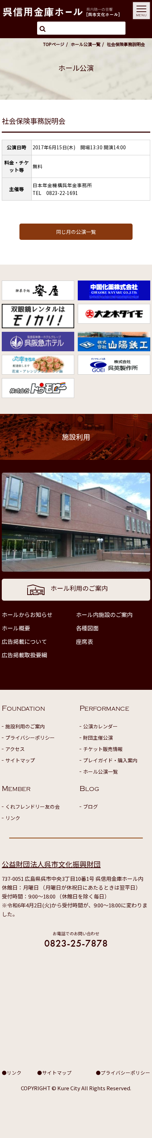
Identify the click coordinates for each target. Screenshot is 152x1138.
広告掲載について (24, 641)
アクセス (15, 748)
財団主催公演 (98, 737)
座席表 (84, 641)
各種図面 (87, 628)
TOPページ (53, 44)
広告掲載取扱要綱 (24, 655)
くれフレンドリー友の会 (32, 806)
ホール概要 (16, 628)
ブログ (90, 806)
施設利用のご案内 (25, 726)
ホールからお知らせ (27, 614)
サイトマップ (20, 760)
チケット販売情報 (103, 748)
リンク (12, 817)
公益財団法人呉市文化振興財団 (51, 864)
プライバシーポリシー (30, 737)
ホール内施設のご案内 (104, 614)
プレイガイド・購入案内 (110, 760)
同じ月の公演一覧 (76, 231)
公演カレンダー (100, 726)
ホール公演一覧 (85, 44)
